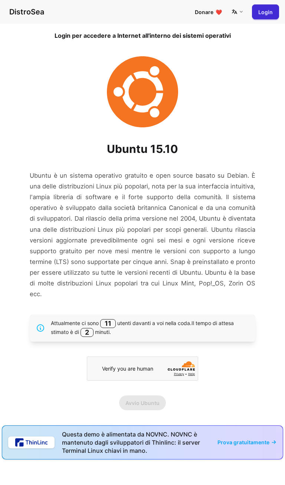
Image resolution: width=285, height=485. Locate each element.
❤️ (208, 12)
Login (265, 12)
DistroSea (26, 11)
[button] (237, 11)
